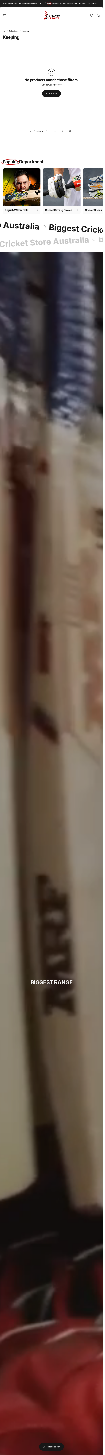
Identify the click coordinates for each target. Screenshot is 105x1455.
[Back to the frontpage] (4, 31)
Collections (13, 31)
